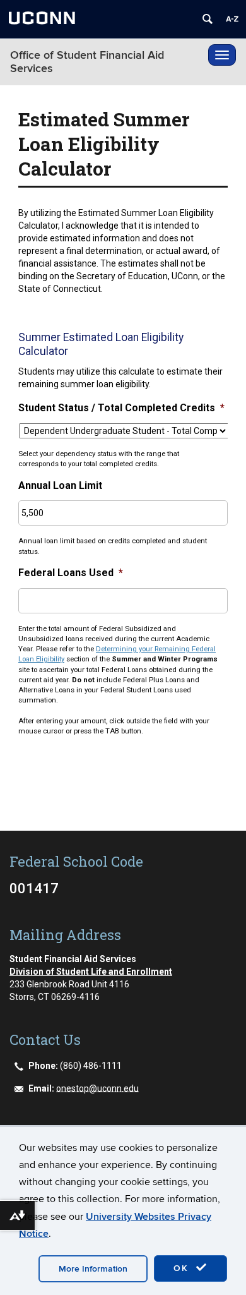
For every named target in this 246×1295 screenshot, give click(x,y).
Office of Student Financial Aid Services (87, 62)
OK (182, 1268)
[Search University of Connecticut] (207, 19)
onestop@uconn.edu (97, 1088)
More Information (93, 1268)
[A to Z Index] (232, 19)
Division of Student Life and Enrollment (90, 972)
